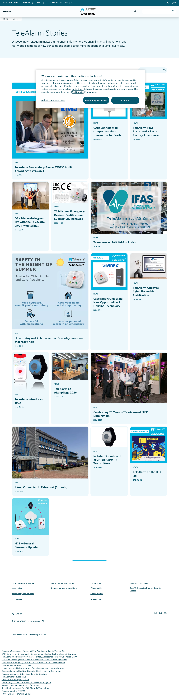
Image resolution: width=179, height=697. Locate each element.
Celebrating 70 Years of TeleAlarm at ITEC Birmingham (26, 682)
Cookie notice (78, 92)
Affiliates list (95, 599)
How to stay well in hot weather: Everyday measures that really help (33, 668)
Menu (8, 11)
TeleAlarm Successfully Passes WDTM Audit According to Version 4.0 (33, 651)
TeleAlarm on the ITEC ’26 (13, 691)
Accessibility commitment (23, 593)
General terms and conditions (64, 588)
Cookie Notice (96, 593)
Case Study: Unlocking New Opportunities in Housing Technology (31, 671)
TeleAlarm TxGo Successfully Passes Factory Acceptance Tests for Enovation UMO (39, 656)
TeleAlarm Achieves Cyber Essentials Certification (24, 673)
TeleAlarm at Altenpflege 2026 (15, 679)
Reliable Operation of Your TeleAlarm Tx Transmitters (26, 688)
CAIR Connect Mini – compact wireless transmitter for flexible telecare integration (39, 653)
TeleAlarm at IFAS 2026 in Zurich (17, 665)
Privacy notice (96, 588)
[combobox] (159, 11)
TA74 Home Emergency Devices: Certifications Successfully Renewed (33, 662)
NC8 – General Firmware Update (17, 693)
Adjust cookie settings (53, 100)
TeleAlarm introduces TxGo (14, 676)
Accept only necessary (96, 100)
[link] (28, 3)
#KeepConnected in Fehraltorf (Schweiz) (20, 685)
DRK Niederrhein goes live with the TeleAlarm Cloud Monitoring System (34, 659)
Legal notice (17, 588)
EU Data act (17, 599)
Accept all (125, 100)
